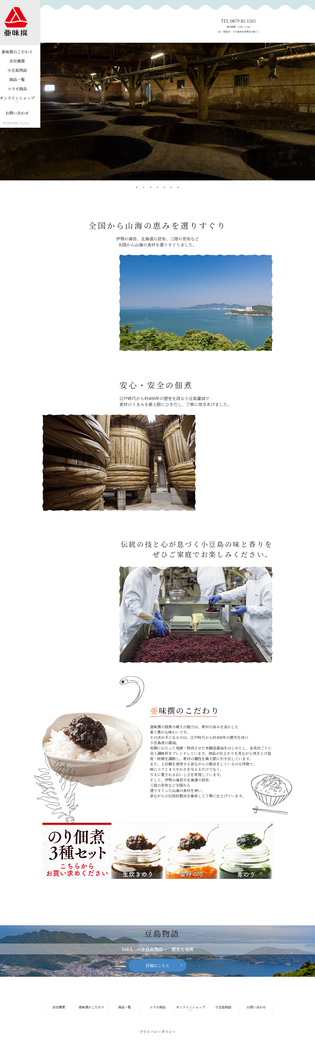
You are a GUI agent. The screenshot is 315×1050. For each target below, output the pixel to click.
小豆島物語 (223, 1007)
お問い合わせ (256, 1007)
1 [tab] (136, 187)
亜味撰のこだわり (91, 1007)
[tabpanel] (157, 111)
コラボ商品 (157, 1007)
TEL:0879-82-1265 (238, 25)
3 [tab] (150, 187)
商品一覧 (124, 1007)
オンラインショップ (190, 1007)
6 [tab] (171, 187)
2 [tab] (143, 187)
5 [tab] (164, 187)
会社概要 (58, 1007)
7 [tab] (178, 187)
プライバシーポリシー (157, 1031)
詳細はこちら (157, 965)
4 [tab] (157, 187)
